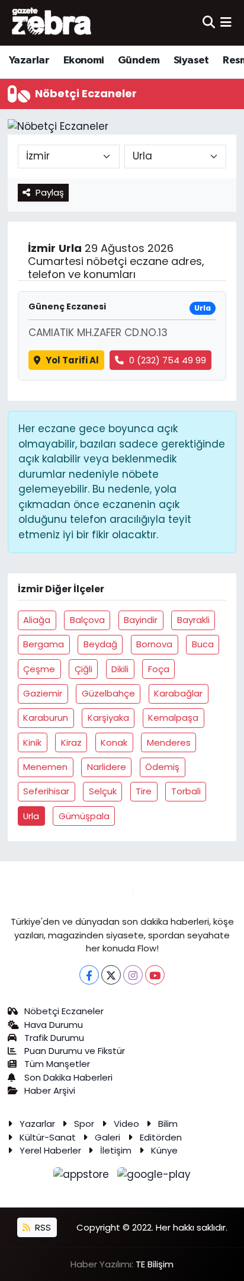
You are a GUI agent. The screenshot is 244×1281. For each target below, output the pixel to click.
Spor (84, 1123)
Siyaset (191, 60)
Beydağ (100, 644)
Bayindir (141, 620)
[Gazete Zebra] (52, 22)
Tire (144, 791)
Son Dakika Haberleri (68, 1077)
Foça (158, 669)
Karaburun (45, 717)
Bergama (43, 644)
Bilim (168, 1123)
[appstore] (83, 1177)
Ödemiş (162, 767)
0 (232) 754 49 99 (167, 360)
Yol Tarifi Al (72, 360)
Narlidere (106, 767)
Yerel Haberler (50, 1150)
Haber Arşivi (49, 1090)
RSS (42, 1227)
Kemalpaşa (173, 717)
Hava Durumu (53, 1024)
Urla (31, 816)
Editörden (161, 1137)
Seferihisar (46, 791)
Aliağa (36, 620)
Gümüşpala (84, 816)
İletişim (115, 1150)
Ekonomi (83, 60)
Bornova (154, 644)
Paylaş (50, 192)
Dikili (120, 669)
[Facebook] (89, 975)
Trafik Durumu (54, 1037)
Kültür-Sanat (48, 1137)
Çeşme (39, 669)
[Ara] (209, 22)
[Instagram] (133, 975)
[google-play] (154, 1177)
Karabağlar (178, 693)
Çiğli (83, 669)
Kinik (32, 742)
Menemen (45, 767)
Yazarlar (29, 60)
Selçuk (103, 791)
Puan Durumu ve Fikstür (74, 1050)
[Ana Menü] (226, 22)
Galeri (107, 1137)
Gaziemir (42, 693)
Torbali (186, 791)
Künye (164, 1150)
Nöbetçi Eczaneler (64, 1011)
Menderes (169, 742)
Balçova (87, 620)
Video (126, 1123)
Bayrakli (193, 620)
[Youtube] (155, 975)
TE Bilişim (155, 1264)
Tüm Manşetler (57, 1064)
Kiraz (71, 742)
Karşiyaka (108, 717)
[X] (111, 975)
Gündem (138, 60)
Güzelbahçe (108, 693)
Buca (203, 644)
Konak (114, 742)
